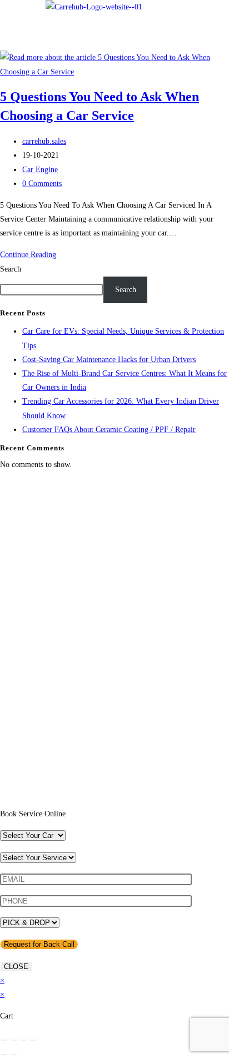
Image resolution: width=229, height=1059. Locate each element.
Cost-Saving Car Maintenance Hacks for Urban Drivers (109, 359)
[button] (199, 18)
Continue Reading (31, 254)
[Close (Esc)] (34, 1040)
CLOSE (16, 966)
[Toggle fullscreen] (14, 1040)
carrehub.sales (44, 141)
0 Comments (42, 183)
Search (10, 269)
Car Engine (40, 169)
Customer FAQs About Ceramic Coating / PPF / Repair (109, 429)
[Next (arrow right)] (14, 1054)
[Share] (24, 1040)
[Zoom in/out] (4, 1040)
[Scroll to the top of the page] (3, 800)
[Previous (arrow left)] (4, 1054)
